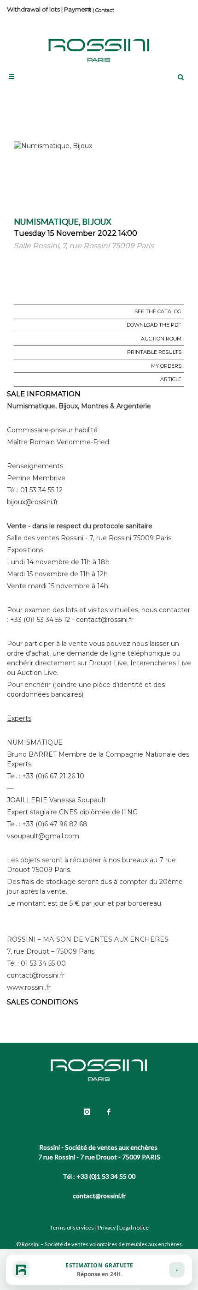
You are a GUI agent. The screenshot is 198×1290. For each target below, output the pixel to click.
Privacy (107, 1227)
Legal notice (134, 1227)
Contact (104, 10)
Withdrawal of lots (33, 9)
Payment (77, 9)
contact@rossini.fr (99, 1196)
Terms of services (72, 1227)
